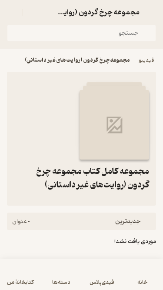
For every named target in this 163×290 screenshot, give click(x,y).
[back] (150, 12)
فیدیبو (146, 60)
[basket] (33, 12)
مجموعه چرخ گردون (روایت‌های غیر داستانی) (77, 60)
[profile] (12, 12)
